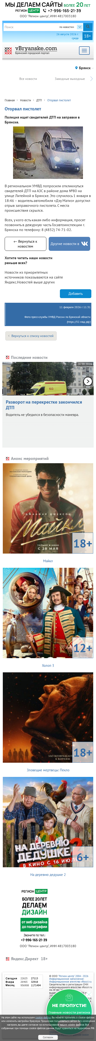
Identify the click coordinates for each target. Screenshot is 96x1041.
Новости (25, 100)
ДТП (39, 100)
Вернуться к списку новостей (32, 336)
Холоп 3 (67, 654)
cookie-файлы (43, 1017)
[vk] (84, 244)
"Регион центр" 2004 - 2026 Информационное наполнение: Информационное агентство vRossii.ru (70, 978)
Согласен (48, 1037)
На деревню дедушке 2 (59, 863)
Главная (10, 100)
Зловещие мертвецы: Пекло (60, 758)
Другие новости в (65, 243)
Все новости (28, 79)
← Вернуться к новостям (25, 243)
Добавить (76, 293)
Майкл (67, 549)
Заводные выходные (70, 79)
